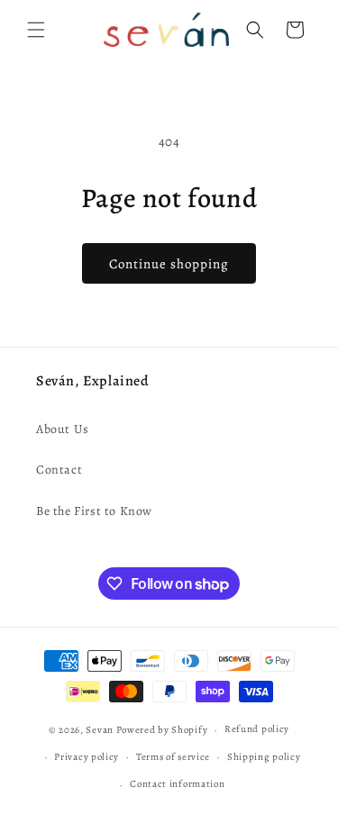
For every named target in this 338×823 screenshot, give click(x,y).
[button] (36, 30)
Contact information (177, 784)
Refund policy (256, 729)
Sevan (100, 730)
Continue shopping (169, 264)
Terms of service (173, 757)
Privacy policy (86, 757)
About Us (62, 429)
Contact (59, 469)
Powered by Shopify (162, 730)
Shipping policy (264, 757)
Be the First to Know (94, 511)
